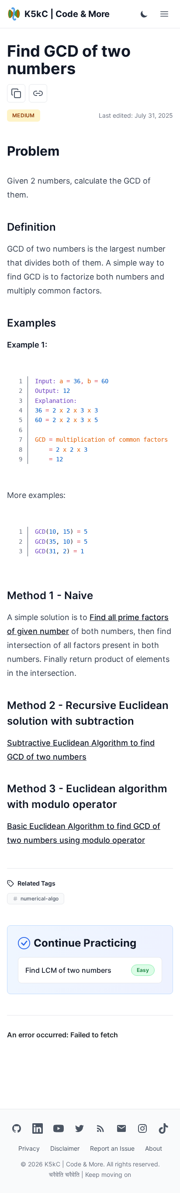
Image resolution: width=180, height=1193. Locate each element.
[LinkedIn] (37, 1128)
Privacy (29, 1148)
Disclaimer (65, 1148)
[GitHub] (16, 1128)
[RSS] (100, 1128)
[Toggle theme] (144, 14)
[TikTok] (163, 1128)
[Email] (121, 1128)
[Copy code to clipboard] (160, 375)
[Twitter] (79, 1128)
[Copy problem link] (38, 93)
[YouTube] (58, 1128)
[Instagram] (142, 1128)
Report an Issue (112, 1148)
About (153, 1148)
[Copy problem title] (16, 93)
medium (23, 115)
